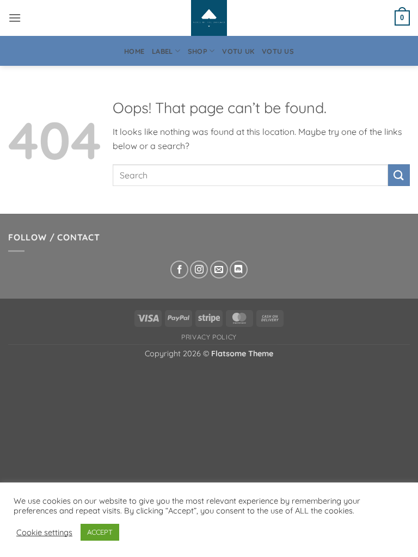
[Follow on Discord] (239, 269)
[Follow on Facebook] (179, 269)
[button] (14, 17)
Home (134, 51)
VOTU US (278, 51)
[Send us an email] (219, 269)
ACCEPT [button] (100, 532)
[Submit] (399, 174)
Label (162, 51)
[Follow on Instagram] (199, 269)
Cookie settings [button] (44, 532)
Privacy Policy (209, 337)
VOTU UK (238, 51)
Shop (197, 51)
